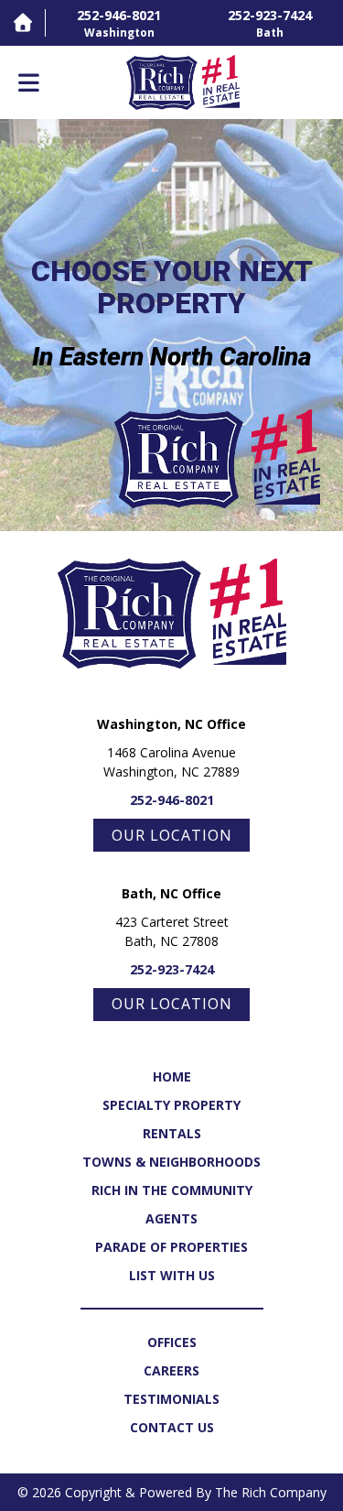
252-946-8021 (172, 800)
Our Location (172, 835)
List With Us (172, 1275)
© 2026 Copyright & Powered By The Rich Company (172, 1492)
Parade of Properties (171, 1247)
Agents (171, 1218)
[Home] (22, 22)
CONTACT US (172, 1427)
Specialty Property (171, 1105)
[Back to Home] (183, 82)
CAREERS (171, 1370)
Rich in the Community (171, 1190)
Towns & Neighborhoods (171, 1161)
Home (172, 1076)
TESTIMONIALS (171, 1399)
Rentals (172, 1133)
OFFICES (172, 1342)
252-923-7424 (172, 969)
